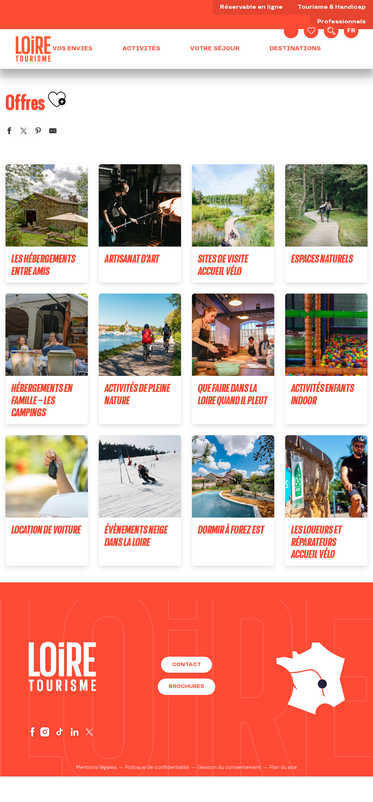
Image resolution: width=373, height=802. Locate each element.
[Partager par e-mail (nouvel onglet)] (52, 132)
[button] (331, 31)
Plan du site (283, 767)
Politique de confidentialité (157, 767)
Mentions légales (96, 767)
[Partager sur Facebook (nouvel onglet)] (9, 132)
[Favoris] (311, 31)
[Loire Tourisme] (33, 48)
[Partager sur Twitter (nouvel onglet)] (23, 132)
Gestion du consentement (229, 767)
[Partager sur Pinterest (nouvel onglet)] (38, 132)
